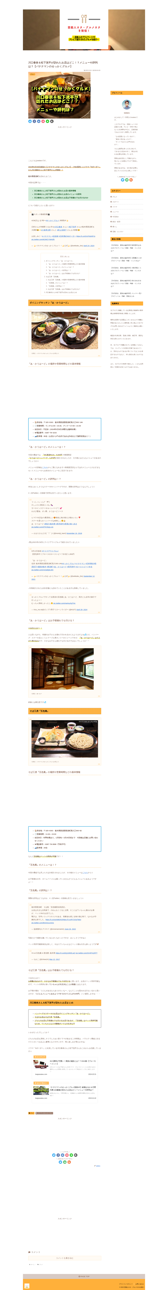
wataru (127, 113)
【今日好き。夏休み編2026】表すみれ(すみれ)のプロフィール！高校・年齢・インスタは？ (126, 283)
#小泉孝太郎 (46, 230)
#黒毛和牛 (60, 524)
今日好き (115, 217)
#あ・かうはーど (60, 567)
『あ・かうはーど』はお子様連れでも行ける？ (64, 273)
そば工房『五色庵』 (53, 276)
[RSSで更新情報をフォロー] (69, 1162)
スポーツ (115, 202)
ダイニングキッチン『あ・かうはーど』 (60, 261)
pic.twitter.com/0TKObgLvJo (42, 527)
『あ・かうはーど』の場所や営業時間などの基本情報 (66, 264)
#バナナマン (47, 236)
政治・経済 (116, 221)
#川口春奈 (58, 227)
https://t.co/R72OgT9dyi (72, 920)
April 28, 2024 (82, 610)
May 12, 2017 (54, 959)
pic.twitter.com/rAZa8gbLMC (42, 570)
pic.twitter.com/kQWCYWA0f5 (43, 239)
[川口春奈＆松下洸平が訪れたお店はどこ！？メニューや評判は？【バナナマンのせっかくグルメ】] (38, 121)
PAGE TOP (84, 1276)
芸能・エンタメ (117, 231)
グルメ (32, 1113)
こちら (45, 467)
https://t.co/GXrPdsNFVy (85, 236)
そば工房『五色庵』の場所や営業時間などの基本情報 (66, 280)
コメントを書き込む (65, 1258)
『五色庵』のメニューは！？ (58, 283)
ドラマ (114, 207)
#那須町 (50, 567)
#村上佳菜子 (62, 230)
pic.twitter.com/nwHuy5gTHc (64, 603)
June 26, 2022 (70, 929)
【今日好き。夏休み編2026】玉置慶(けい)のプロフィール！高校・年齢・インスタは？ (126, 259)
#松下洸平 (72, 227)
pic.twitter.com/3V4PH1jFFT (86, 953)
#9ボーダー (71, 236)
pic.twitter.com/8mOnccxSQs (43, 923)
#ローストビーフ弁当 (84, 567)
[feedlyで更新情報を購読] (64, 1162)
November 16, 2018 (74, 533)
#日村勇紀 (63, 236)
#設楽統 (55, 236)
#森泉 (39, 567)
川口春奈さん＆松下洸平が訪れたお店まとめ (61, 292)
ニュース (115, 212)
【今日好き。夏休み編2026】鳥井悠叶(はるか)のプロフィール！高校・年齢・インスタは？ (126, 248)
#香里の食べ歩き (70, 524)
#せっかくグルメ (52, 221)
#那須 (46, 524)
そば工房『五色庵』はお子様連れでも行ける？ (64, 289)
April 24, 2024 (89, 246)
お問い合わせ (140, 1284)
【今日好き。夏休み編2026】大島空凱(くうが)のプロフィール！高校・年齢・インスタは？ (126, 270)
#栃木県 (52, 524)
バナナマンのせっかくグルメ (45, 1113)
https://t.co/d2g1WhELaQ (65, 953)
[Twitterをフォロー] (60, 1162)
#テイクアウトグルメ (50, 551)
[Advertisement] (64, 142)
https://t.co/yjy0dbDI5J (54, 920)
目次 (62, 256)
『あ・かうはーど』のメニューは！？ (61, 267)
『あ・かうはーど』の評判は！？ (59, 270)
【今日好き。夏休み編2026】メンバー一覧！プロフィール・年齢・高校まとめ (126, 294)
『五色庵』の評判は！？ (56, 286)
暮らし (114, 226)
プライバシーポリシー (126, 1284)
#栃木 (44, 567)
